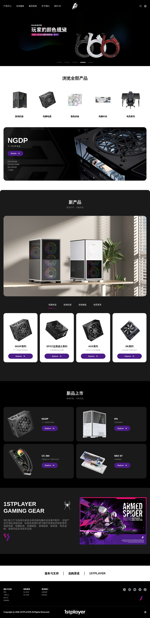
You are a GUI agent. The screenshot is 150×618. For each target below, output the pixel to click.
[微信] (134, 589)
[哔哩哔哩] (129, 589)
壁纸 (5, 592)
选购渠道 (74, 573)
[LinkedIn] (140, 589)
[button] (59, 62)
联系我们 (44, 595)
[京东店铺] (124, 589)
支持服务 (20, 6)
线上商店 (26, 592)
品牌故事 (44, 592)
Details (13, 153)
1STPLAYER (97, 573)
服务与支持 (52, 573)
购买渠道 (33, 6)
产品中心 (7, 6)
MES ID (57, 6)
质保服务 (6, 600)
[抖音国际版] (145, 589)
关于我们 (45, 6)
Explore (19, 356)
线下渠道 (26, 595)
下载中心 (6, 595)
